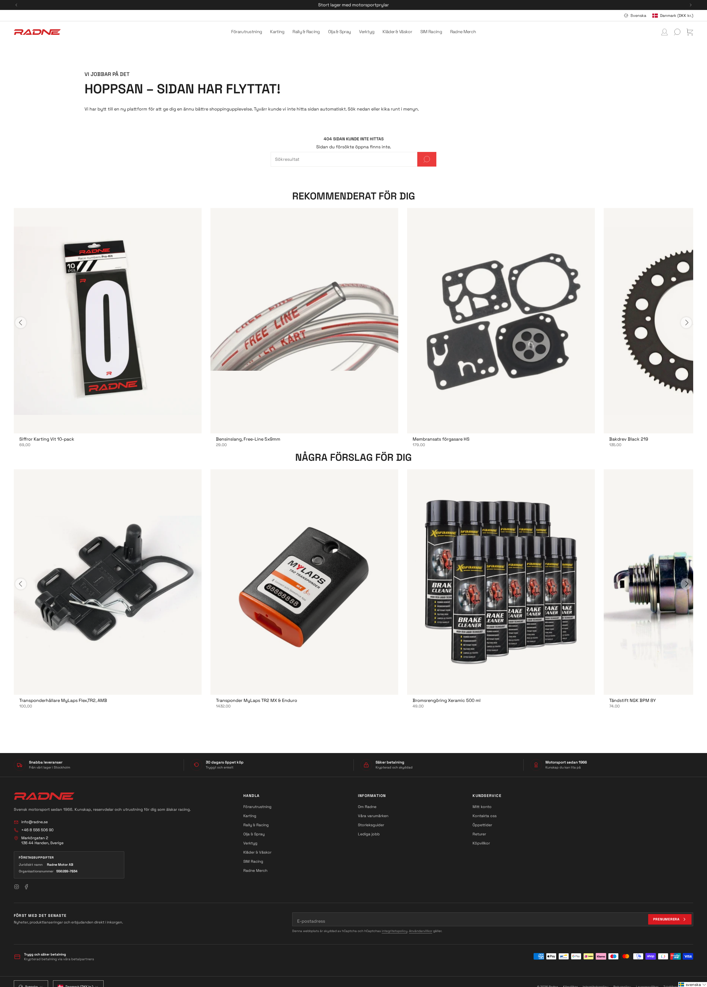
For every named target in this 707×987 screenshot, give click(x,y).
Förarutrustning (257, 806)
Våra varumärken (373, 815)
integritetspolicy (394, 931)
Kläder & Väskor (257, 852)
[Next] (690, 4)
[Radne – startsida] (44, 796)
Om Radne (367, 806)
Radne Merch (255, 870)
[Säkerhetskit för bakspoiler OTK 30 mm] (108, 320)
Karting (249, 815)
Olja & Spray (254, 833)
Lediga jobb (369, 833)
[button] (246, 32)
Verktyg (250, 843)
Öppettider (482, 824)
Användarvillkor (420, 931)
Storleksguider (371, 824)
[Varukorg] (690, 32)
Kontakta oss (485, 815)
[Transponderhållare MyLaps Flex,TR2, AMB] (108, 582)
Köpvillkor (481, 843)
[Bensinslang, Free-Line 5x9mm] (304, 320)
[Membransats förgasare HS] (501, 320)
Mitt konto (482, 806)
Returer (479, 833)
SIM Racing (253, 861)
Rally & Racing (256, 824)
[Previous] (16, 4)
